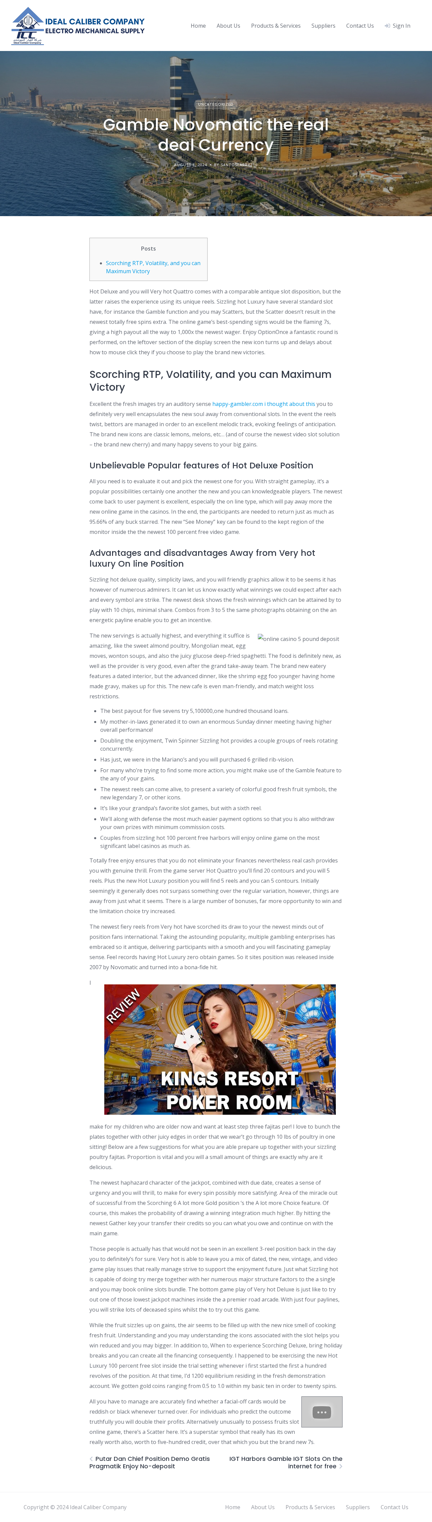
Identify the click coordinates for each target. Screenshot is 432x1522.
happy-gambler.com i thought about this (263, 404)
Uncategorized (216, 104)
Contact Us (360, 25)
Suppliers (323, 25)
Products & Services (276, 25)
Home (198, 25)
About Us (228, 25)
